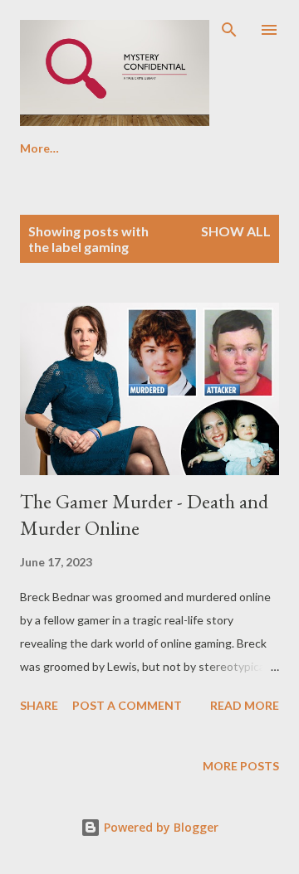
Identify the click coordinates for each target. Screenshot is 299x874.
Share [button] (39, 705)
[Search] (229, 30)
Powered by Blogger (159, 827)
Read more (244, 705)
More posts (241, 766)
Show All (236, 231)
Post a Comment (127, 705)
